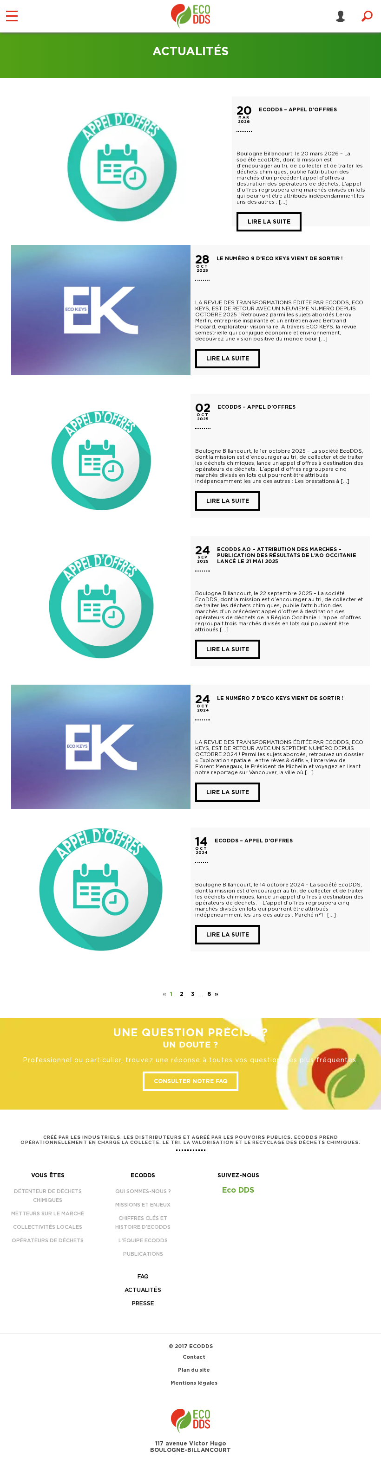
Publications (143, 1254)
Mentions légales (194, 1383)
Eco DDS (238, 1190)
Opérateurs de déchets (48, 1240)
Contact (194, 1357)
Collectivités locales (47, 1227)
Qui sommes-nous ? (143, 1191)
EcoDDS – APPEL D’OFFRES (256, 407)
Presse (143, 1303)
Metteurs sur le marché (47, 1213)
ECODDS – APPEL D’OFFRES (298, 109)
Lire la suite (269, 222)
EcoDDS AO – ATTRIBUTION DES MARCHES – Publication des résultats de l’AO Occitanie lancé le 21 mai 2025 (286, 555)
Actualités (143, 1290)
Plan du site (194, 1370)
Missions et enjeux (143, 1204)
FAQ (143, 1276)
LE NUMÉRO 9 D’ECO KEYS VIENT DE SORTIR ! (279, 258)
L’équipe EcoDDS (143, 1240)
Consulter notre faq (190, 1081)
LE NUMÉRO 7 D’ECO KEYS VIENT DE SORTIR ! (280, 698)
